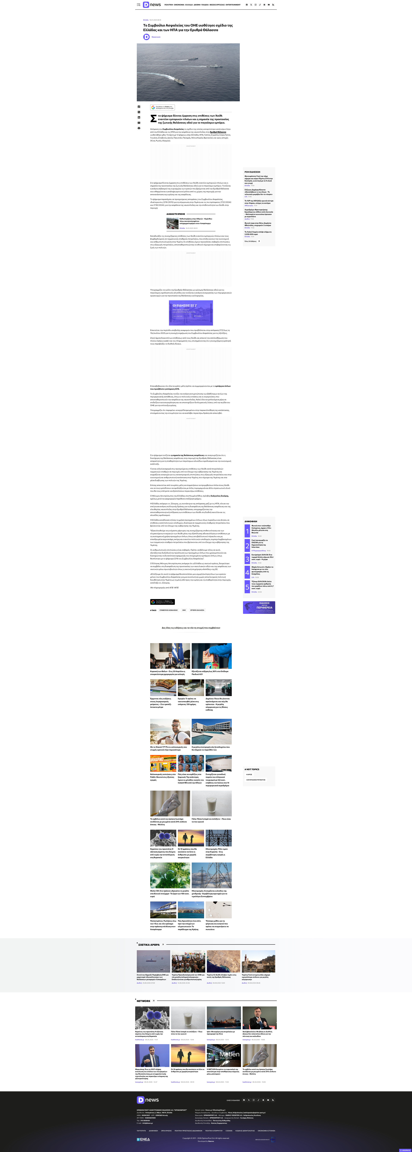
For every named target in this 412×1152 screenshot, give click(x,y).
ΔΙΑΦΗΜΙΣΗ (153, 1131)
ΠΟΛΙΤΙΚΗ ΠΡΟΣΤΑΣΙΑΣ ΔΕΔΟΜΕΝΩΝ (188, 1131)
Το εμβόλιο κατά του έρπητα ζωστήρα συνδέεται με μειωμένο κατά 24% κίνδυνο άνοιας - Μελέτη (168, 822)
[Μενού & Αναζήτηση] (138, 4)
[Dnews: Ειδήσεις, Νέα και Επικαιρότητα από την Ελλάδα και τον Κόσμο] (152, 5)
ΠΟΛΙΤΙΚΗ (168, 5)
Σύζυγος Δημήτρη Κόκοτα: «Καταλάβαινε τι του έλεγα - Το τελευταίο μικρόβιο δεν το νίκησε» (258, 191)
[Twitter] (139, 112)
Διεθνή (247, 219)
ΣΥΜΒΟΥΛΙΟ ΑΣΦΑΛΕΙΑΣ (169, 610)
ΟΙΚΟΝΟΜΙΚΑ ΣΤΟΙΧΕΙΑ (266, 1131)
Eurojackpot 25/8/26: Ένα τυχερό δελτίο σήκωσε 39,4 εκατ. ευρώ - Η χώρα (262, 557)
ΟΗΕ (184, 610)
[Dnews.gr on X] (251, 4)
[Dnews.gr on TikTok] (260, 4)
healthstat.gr (139, 1039)
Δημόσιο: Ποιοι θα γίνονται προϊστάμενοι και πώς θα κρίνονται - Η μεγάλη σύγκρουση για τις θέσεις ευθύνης (218, 704)
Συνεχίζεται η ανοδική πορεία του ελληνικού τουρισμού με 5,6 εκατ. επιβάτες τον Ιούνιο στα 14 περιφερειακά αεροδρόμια (217, 780)
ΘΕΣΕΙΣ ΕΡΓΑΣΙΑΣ (217, 5)
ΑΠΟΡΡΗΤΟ (406, 1150)
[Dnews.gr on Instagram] (255, 4)
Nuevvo (211, 1141)
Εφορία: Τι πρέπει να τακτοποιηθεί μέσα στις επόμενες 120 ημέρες (188, 701)
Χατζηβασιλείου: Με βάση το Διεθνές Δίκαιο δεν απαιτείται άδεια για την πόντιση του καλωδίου (257, 1033)
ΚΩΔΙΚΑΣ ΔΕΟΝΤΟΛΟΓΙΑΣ (245, 1131)
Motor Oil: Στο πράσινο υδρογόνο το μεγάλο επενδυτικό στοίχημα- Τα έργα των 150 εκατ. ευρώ (169, 894)
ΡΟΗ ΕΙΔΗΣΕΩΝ (252, 172)
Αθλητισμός (249, 205)
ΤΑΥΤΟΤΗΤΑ (141, 1131)
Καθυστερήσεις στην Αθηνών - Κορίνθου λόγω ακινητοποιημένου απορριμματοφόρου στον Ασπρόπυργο (196, 221)
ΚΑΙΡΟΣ (249, 774)
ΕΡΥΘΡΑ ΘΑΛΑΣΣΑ (197, 610)
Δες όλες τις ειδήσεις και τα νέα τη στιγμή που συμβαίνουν (191, 627)
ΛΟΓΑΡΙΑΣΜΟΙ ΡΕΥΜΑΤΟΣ (255, 780)
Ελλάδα (146, 20)
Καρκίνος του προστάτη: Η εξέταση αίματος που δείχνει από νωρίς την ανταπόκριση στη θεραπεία (149, 1033)
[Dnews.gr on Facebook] (246, 4)
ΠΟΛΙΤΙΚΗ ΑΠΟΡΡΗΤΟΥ (214, 1131)
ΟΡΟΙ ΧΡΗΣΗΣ (166, 1131)
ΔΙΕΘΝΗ (197, 5)
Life (246, 196)
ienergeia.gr (211, 1039)
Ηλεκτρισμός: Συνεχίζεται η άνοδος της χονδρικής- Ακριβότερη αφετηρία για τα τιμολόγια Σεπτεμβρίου (209, 894)
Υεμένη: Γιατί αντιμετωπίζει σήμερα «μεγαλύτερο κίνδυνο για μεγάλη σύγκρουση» (256, 977)
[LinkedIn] (139, 117)
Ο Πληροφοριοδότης (259, 550)
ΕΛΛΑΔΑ (189, 5)
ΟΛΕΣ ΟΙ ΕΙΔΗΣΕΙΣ (233, 1100)
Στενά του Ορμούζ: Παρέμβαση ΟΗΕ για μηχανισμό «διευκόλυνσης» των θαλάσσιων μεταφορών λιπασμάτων (153, 977)
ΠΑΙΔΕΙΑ (205, 5)
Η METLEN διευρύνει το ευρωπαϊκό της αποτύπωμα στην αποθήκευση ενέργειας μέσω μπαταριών (223, 1071)
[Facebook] (139, 107)
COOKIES (229, 1131)
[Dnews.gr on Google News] (264, 4)
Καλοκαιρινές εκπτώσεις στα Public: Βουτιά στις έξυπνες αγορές (163, 777)
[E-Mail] (139, 123)
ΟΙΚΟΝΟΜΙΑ (179, 5)
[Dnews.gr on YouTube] (268, 4)
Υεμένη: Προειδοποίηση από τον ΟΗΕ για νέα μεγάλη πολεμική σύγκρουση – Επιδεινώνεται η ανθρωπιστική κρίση (188, 977)
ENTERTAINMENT (233, 5)
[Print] (139, 128)
